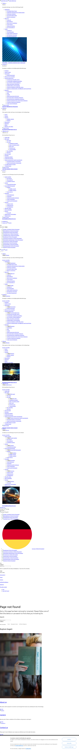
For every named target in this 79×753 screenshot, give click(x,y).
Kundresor (8, 296)
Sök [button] (1, 225)
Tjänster (7, 255)
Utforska (7, 342)
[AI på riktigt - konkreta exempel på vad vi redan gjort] (40, 49)
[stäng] (1, 251)
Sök (1, 571)
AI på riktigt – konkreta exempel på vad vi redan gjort (13, 62)
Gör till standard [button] (16, 229)
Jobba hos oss (9, 384)
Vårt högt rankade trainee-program (9, 168)
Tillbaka (4, 255)
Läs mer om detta (6, 260)
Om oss (7, 430)
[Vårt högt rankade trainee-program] (40, 167)
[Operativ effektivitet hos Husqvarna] (40, 105)
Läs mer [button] (1, 709)
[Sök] (0, 251)
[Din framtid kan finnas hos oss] (40, 217)
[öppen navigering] (2, 251)
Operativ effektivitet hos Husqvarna (10, 106)
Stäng (6, 227)
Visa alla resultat (3, 587)
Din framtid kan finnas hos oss (9, 218)
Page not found (10, 606)
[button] (6, 3)
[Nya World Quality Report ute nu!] (40, 128)
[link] (8, 0)
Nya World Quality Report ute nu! (9, 129)
